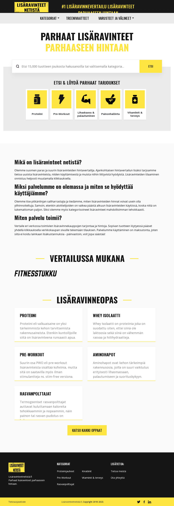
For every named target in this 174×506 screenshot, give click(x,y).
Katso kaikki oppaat (87, 430)
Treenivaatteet (77, 18)
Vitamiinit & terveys (92, 478)
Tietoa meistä (118, 471)
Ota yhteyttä (118, 478)
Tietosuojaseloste (17, 501)
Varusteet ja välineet (114, 18)
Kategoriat (48, 18)
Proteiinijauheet (65, 471)
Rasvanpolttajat (65, 484)
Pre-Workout (64, 478)
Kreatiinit (87, 471)
